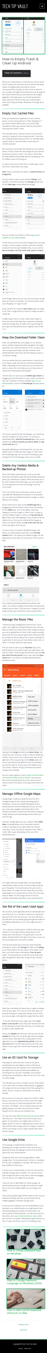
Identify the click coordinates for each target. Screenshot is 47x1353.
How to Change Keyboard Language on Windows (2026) (24, 1282)
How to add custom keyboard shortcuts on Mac (24, 1312)
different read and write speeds (28, 1116)
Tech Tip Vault (15, 6)
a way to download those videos (25, 1216)
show (25, 73)
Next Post (23, 1330)
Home (20, 1348)
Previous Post (23, 1324)
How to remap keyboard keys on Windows (24, 1252)
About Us (27, 1348)
